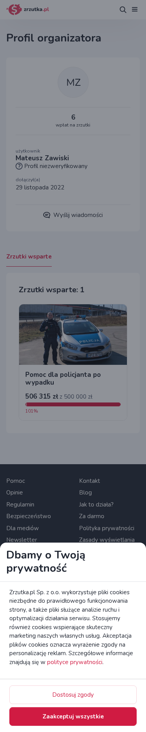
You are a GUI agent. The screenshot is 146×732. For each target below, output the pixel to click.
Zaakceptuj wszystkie (73, 716)
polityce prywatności (74, 662)
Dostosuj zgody (73, 695)
